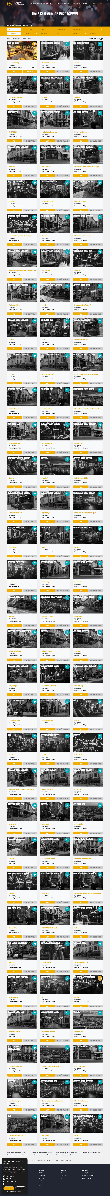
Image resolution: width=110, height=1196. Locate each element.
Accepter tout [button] (9, 1188)
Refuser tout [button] (20, 1188)
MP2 (40, 1186)
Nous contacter (64, 1175)
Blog (74, 3)
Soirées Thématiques (58, 3)
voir (14, 71)
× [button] (25, 1160)
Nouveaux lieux (41, 3)
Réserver (30, 71)
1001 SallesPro (42, 1175)
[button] (30, 29)
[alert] (15, 1176)
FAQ (61, 1178)
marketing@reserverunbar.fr (88, 1173)
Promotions (48, 3)
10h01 (40, 1183)
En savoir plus (17, 1173)
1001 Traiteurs (42, 1178)
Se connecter (79, 3)
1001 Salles (41, 1173)
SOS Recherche (67, 3)
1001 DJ (40, 1181)
